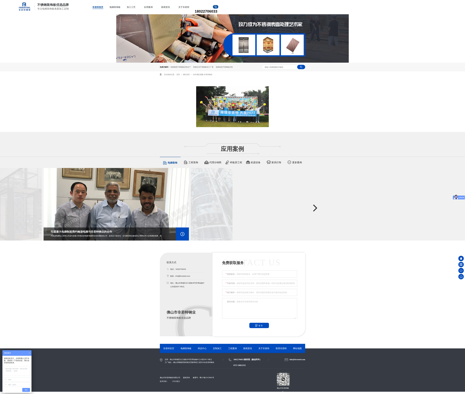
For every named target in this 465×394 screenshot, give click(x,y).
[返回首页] (461, 276)
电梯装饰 (172, 162)
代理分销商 (215, 162)
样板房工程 (236, 162)
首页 (178, 74)
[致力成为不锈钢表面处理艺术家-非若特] (232, 62)
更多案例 (297, 162)
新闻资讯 (165, 7)
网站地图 (297, 348)
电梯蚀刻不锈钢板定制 (224, 67)
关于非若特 (183, 7)
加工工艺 (131, 7)
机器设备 (255, 162)
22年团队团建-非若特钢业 (202, 74)
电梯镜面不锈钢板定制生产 (180, 67)
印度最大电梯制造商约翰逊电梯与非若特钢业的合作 (81, 231)
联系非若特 (281, 348)
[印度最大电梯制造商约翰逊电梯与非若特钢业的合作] (116, 204)
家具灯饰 (276, 162)
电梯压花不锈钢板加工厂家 (203, 67)
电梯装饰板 (115, 7)
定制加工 (217, 348)
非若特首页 (97, 7)
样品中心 (202, 348)
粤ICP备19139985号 (207, 378)
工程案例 (232, 348)
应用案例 (148, 7)
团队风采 (186, 74)
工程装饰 (193, 162)
